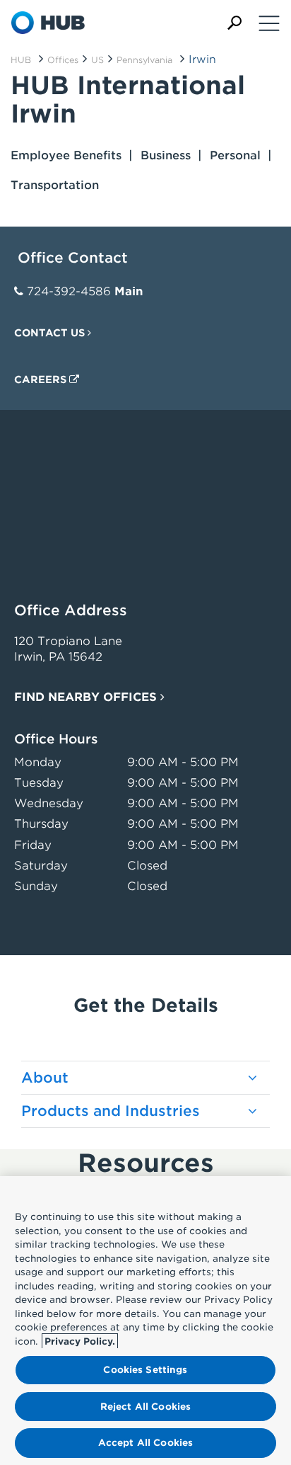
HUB (21, 60)
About (45, 1077)
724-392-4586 (69, 291)
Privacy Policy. (79, 1341)
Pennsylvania (144, 60)
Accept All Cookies (145, 1442)
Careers (41, 379)
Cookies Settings (145, 1369)
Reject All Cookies (145, 1406)
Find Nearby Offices (87, 697)
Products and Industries (110, 1110)
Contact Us (51, 332)
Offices (62, 60)
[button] (234, 23)
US (97, 60)
